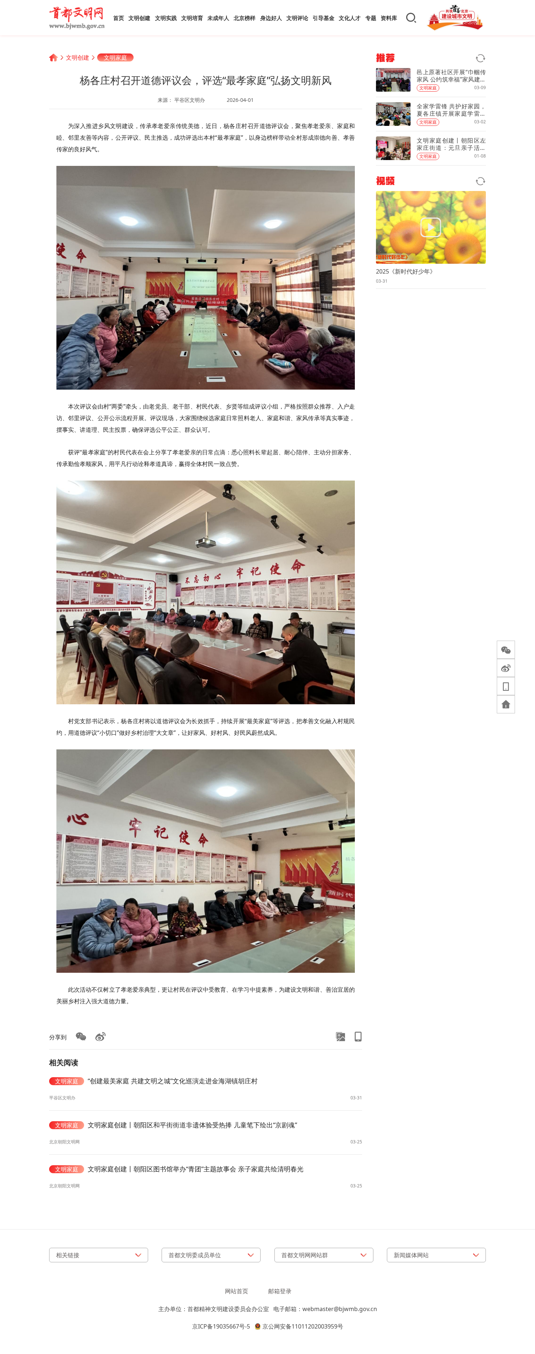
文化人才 (350, 17)
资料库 (389, 17)
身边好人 (271, 17)
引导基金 (323, 17)
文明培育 (192, 17)
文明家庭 (115, 57)
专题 (370, 17)
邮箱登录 (280, 1291)
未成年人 (218, 17)
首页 (118, 17)
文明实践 (166, 17)
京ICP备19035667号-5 (221, 1326)
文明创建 (139, 17)
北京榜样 (244, 17)
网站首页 (236, 1291)
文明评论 (297, 17)
